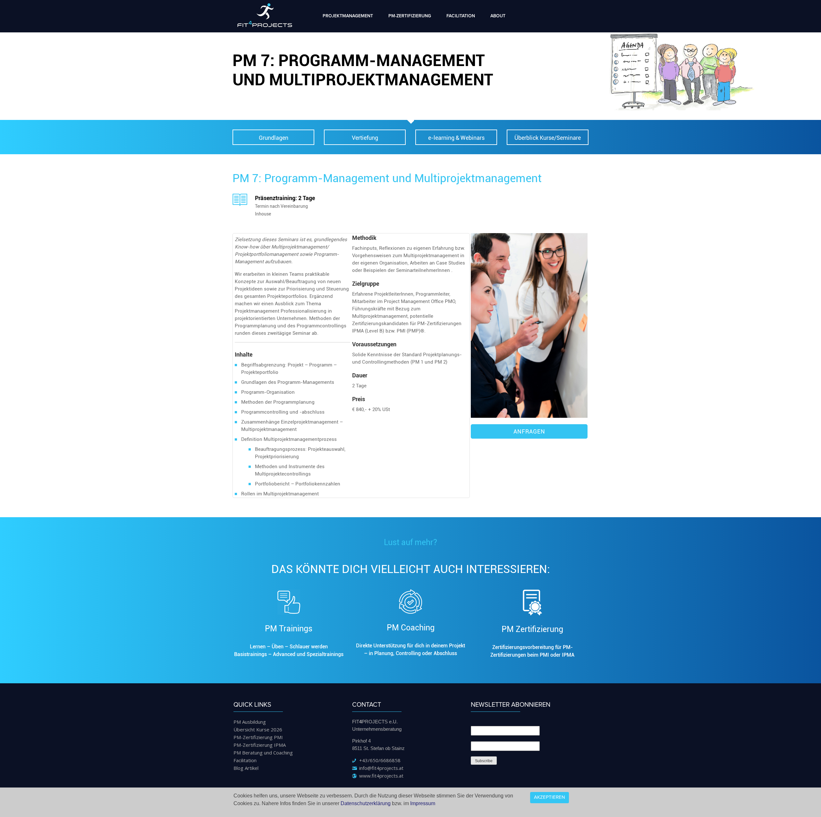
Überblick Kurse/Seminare (547, 137)
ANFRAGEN (529, 431)
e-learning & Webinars (456, 137)
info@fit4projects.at (381, 768)
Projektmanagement (348, 16)
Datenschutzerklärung (366, 803)
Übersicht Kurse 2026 (257, 729)
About (497, 16)
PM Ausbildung (249, 722)
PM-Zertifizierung (409, 16)
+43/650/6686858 (380, 760)
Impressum (422, 803)
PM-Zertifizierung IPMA (259, 745)
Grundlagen (273, 137)
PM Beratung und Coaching (263, 752)
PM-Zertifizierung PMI (258, 737)
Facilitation (460, 16)
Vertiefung (365, 137)
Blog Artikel (245, 768)
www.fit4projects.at (381, 775)
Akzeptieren (549, 797)
